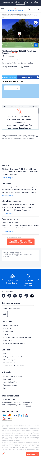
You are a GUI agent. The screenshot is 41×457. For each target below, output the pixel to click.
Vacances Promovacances (9, 14)
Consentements (9, 363)
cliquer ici (28, 405)
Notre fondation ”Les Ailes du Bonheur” (17, 337)
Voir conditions (30, 138)
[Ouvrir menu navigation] (2, 9)
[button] (12, 279)
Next (38, 279)
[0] (34, 9)
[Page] (3, 296)
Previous (2, 279)
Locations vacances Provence (10, 15)
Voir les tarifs (32, 454)
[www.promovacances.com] (15, 9)
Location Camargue (25, 15)
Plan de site (7, 340)
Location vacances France (25, 14)
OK (4, 314)
